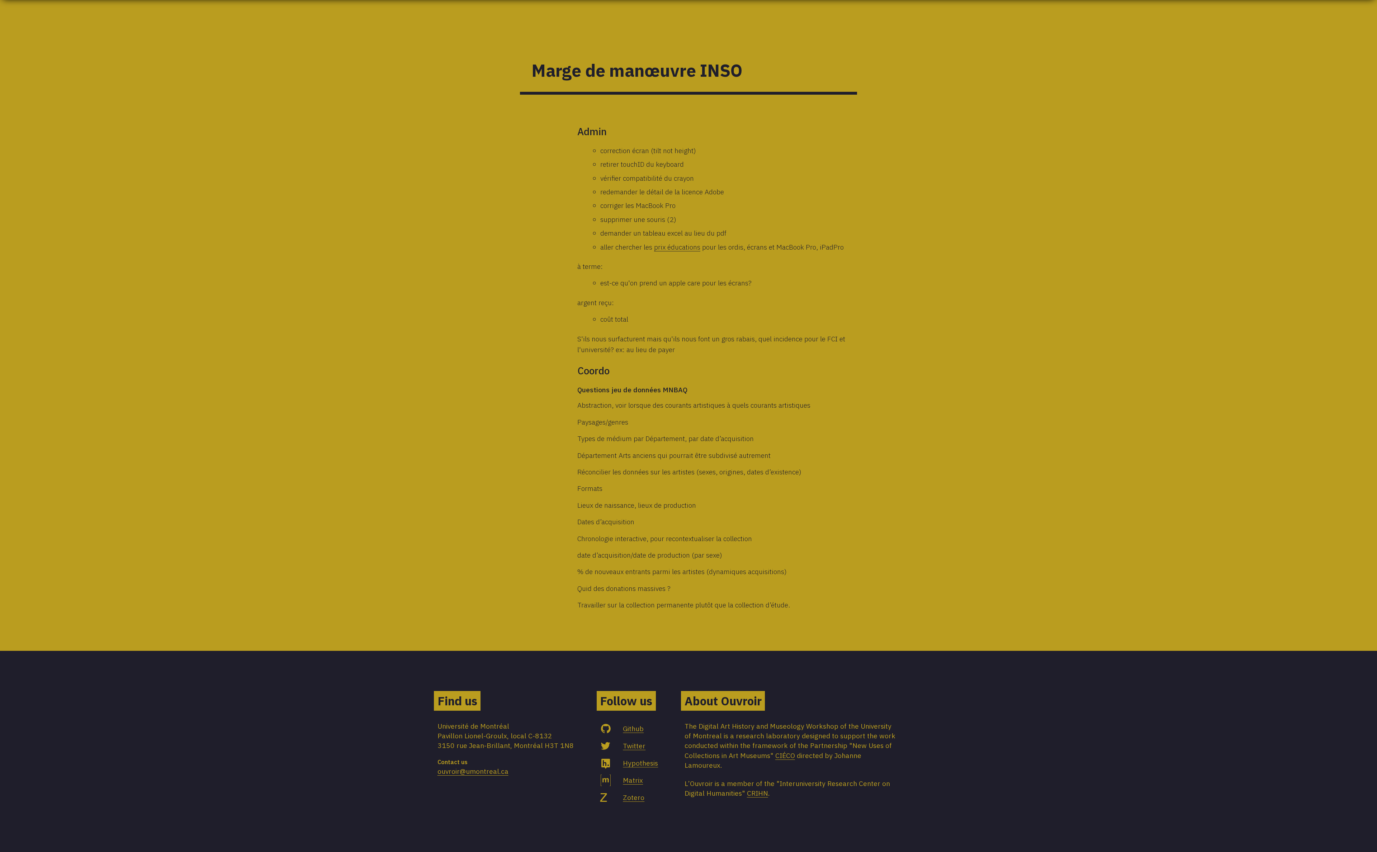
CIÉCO (785, 755)
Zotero (633, 797)
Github (633, 728)
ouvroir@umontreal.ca (472, 771)
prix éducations (677, 246)
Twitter (634, 745)
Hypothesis (640, 762)
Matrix (633, 780)
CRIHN (757, 793)
